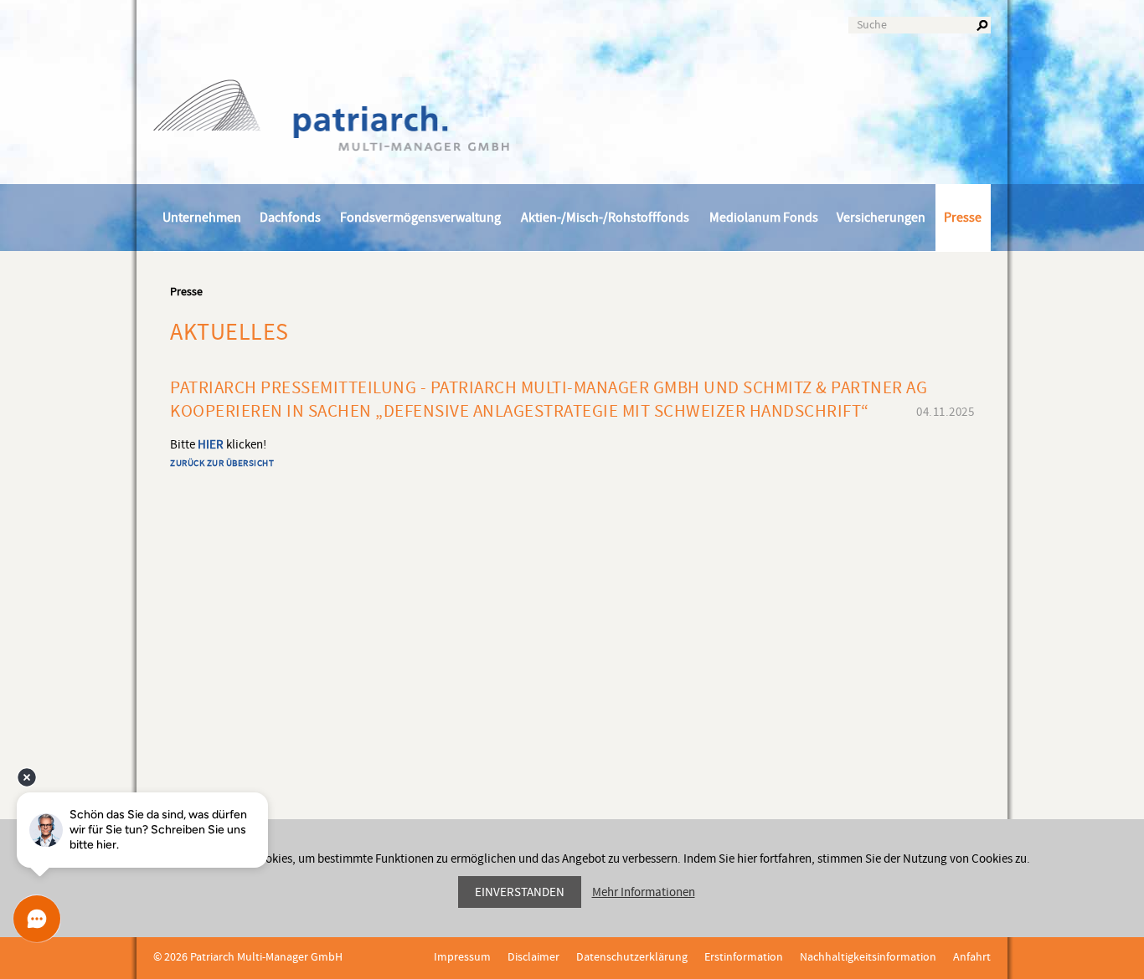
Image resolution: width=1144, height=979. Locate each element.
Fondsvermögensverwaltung (420, 217)
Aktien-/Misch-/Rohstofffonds (605, 217)
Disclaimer (533, 957)
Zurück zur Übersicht (222, 463)
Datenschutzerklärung (632, 957)
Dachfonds (290, 217)
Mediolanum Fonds (763, 217)
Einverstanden (519, 892)
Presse (963, 217)
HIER (211, 445)
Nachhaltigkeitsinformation (868, 957)
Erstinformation (743, 957)
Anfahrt (972, 957)
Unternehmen (201, 217)
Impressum (462, 957)
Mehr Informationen (643, 892)
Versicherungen (881, 217)
